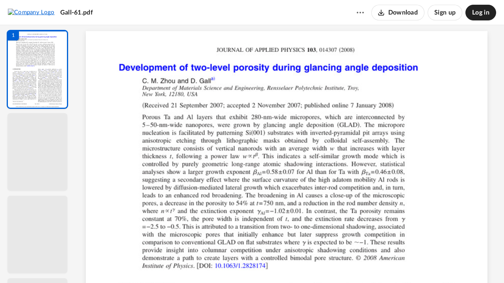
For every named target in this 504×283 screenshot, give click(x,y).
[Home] (31, 12)
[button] (37, 69)
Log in (480, 12)
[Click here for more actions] (360, 12)
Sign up (445, 12)
